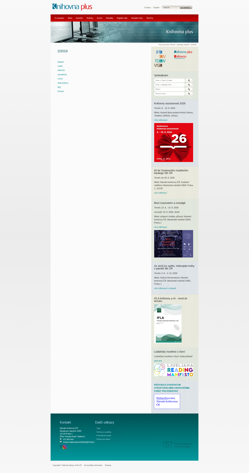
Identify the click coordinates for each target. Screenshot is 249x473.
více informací (160, 193)
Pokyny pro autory (103, 439)
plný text (158, 361)
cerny (60, 79)
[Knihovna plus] (72, 7)
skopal (61, 62)
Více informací (160, 120)
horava (61, 91)
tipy (59, 87)
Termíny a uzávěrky (103, 432)
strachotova (63, 83)
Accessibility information (93, 465)
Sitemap (108, 465)
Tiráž (98, 428)
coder (60, 66)
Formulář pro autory (103, 435)
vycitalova (62, 74)
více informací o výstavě (165, 288)
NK (178, 445)
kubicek (61, 70)
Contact (147, 7)
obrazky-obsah (183, 45)
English (156, 7)
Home (172, 45)
